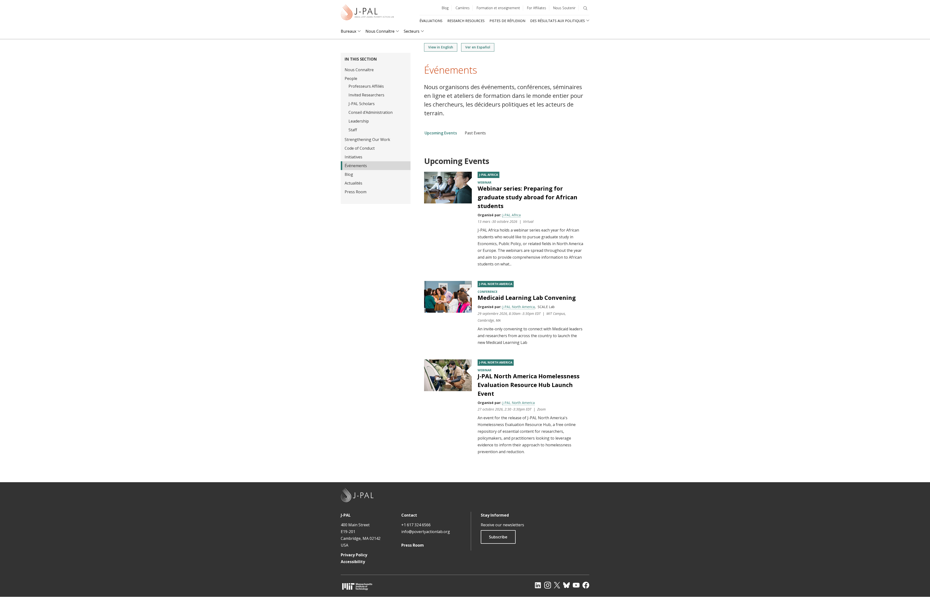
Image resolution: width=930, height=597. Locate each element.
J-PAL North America (495, 284)
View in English (440, 47)
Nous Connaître (380, 31)
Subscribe (498, 537)
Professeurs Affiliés (366, 86)
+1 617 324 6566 (416, 524)
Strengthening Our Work (367, 139)
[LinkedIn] (538, 585)
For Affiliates (536, 8)
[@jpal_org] (547, 585)
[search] (585, 8)
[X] (557, 585)
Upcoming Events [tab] (441, 133)
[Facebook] (585, 585)
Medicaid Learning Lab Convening (527, 298)
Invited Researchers (366, 95)
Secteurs (411, 31)
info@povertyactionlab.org (425, 531)
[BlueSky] (566, 585)
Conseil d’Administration (371, 112)
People (351, 78)
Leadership (359, 121)
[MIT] (357, 586)
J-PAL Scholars (362, 103)
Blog (445, 8)
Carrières (463, 8)
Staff (353, 129)
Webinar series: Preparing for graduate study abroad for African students (527, 197)
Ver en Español (477, 47)
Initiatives (353, 157)
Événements (356, 165)
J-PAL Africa (488, 175)
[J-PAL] (367, 13)
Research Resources (466, 20)
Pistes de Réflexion (507, 20)
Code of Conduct (360, 148)
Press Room (355, 191)
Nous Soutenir (564, 8)
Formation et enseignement (498, 8)
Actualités (353, 183)
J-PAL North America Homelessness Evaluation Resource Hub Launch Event (529, 384)
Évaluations (430, 20)
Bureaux (348, 31)
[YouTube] (576, 585)
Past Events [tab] (475, 133)
